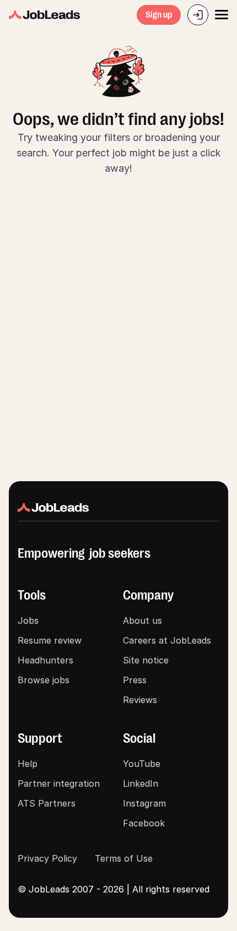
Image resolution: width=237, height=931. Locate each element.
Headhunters (45, 660)
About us (142, 620)
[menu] (221, 15)
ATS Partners (47, 803)
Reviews (140, 699)
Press (135, 679)
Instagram (144, 803)
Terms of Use (124, 858)
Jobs (28, 620)
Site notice (146, 660)
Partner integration (59, 783)
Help (27, 763)
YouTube (141, 763)
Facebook (144, 823)
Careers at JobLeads (167, 640)
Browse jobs (43, 679)
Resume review (50, 640)
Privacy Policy (47, 858)
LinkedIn (140, 783)
